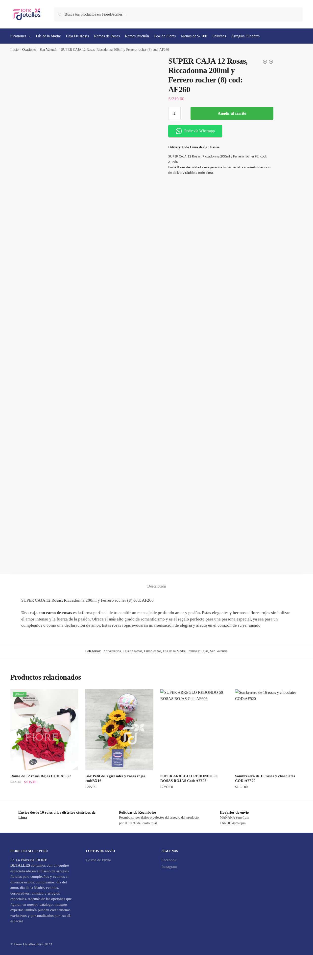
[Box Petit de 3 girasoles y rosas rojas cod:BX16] (119, 729)
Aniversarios (112, 651)
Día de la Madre (174, 651)
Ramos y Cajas (198, 651)
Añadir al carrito (232, 113)
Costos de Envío (98, 860)
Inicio (14, 50)
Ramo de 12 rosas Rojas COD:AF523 (41, 776)
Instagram (169, 867)
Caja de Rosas (132, 651)
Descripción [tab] (156, 586)
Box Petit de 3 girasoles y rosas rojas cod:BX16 (115, 778)
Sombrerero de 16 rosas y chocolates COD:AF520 (265, 778)
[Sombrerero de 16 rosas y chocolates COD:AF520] (269, 729)
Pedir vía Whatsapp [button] (199, 131)
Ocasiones (29, 50)
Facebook (169, 860)
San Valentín (48, 50)
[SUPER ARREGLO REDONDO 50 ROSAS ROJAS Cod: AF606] (194, 729)
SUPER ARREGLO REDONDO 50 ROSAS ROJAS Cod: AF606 (188, 778)
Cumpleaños (152, 651)
